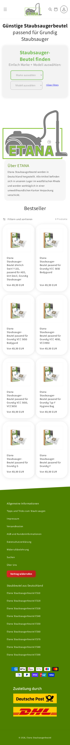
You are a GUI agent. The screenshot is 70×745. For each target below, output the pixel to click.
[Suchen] (50, 9)
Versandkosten (15, 526)
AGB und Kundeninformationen (24, 534)
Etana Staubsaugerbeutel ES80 (24, 646)
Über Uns (12, 564)
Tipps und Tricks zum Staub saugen (26, 510)
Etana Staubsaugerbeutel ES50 (24, 623)
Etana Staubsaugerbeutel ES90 (24, 654)
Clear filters (52, 84)
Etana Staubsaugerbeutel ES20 (24, 600)
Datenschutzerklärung (19, 541)
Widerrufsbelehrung (18, 549)
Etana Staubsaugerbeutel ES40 (24, 616)
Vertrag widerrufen (21, 573)
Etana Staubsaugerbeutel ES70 (24, 639)
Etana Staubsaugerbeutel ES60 (24, 631)
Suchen (11, 557)
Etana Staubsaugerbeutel (39, 737)
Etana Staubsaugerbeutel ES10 (23, 592)
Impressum (13, 518)
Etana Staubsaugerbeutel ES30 (24, 608)
